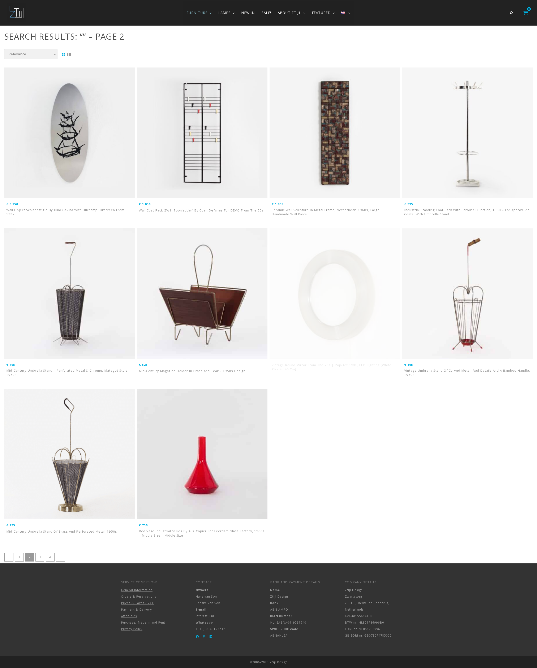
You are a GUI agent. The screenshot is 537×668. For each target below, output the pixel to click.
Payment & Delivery (136, 609)
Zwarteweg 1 (355, 596)
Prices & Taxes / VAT (137, 603)
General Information (136, 590)
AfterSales (129, 616)
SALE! (266, 12)
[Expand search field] (511, 13)
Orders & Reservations (138, 596)
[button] (209, 13)
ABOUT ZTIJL (289, 12)
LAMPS (224, 12)
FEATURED (321, 12)
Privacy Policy (131, 629)
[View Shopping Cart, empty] (525, 13)
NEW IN (248, 12)
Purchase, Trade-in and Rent (143, 622)
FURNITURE (197, 12)
